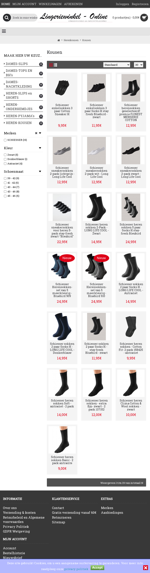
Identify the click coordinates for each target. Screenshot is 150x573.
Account (9, 548)
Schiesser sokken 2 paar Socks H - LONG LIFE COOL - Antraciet (131, 288)
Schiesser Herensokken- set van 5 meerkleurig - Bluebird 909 (62, 290)
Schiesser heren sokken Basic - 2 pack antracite (62, 460)
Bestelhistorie (14, 553)
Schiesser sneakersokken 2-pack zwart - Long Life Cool (131, 172)
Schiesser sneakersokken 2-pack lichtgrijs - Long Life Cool (62, 172)
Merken (107, 508)
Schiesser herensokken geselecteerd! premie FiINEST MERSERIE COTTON (130, 112)
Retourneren (61, 517)
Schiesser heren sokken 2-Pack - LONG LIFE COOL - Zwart (96, 229)
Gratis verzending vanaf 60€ (74, 512)
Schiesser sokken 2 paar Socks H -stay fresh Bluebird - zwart (96, 348)
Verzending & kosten (19, 512)
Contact (58, 508)
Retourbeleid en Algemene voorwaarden (24, 519)
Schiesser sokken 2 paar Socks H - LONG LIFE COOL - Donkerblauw (62, 348)
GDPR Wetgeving (16, 531)
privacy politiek (76, 569)
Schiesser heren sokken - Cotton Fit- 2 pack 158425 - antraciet (131, 348)
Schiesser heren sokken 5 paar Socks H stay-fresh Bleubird (131, 229)
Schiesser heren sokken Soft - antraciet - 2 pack (62, 403)
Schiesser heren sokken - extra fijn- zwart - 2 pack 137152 (96, 405)
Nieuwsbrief (12, 558)
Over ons (10, 508)
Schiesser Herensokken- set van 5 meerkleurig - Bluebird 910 (97, 290)
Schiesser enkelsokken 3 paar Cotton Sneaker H (62, 109)
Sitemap (58, 522)
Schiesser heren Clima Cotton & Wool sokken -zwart (131, 405)
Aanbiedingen (112, 512)
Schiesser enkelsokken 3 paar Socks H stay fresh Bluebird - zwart (97, 111)
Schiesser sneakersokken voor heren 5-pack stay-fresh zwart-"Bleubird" (62, 230)
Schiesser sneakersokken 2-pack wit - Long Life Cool (96, 172)
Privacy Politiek (16, 527)
